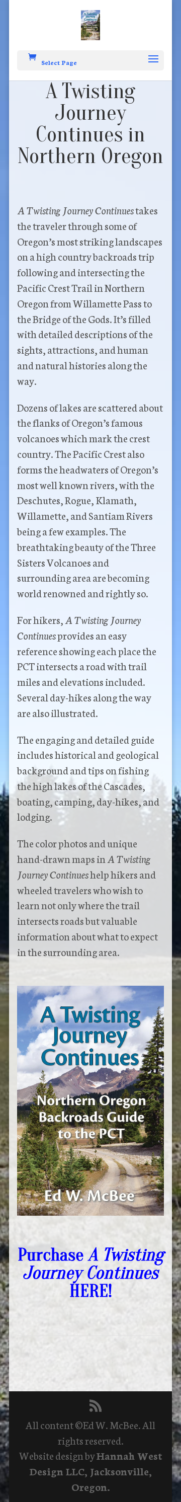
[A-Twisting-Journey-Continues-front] (90, 1211)
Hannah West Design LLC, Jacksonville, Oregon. (95, 1470)
